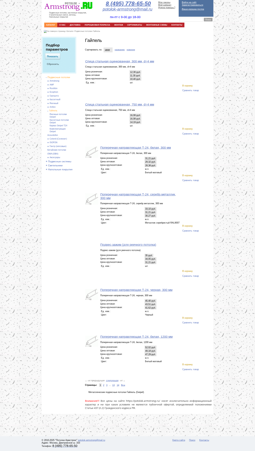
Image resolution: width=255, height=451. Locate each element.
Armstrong (54, 81)
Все (123, 385)
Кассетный (55, 99)
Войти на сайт (189, 2)
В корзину (187, 85)
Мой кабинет (164, 5)
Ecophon (54, 92)
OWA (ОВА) (52, 154)
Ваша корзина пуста (193, 9)
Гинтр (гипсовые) (58, 146)
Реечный (54, 103)
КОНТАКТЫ (176, 25)
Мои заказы (164, 2)
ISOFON (53, 142)
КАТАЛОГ (50, 25)
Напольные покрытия (60, 169)
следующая (112, 380)
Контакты (204, 440)
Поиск (192, 440)
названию (120, 49)
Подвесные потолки (83, 31)
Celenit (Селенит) (58, 139)
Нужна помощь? (166, 7)
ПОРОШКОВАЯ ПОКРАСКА (97, 25)
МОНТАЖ (118, 25)
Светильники (55, 165)
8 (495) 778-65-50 (128, 3)
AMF (52, 84)
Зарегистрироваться (192, 5)
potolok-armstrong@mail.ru (91, 440)
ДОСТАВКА (75, 25)
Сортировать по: (93, 49)
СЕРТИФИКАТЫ (134, 25)
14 (118, 385)
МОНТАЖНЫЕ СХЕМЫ (156, 25)
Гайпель (96, 31)
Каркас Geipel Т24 (58, 125)
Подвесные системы (59, 161)
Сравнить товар (190, 90)
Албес (53, 107)
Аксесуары (55, 157)
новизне (131, 49)
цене (107, 49)
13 (113, 385)
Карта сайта (178, 440)
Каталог (70, 31)
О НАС (62, 25)
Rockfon (53, 88)
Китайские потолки (56, 150)
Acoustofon (52, 135)
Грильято (54, 96)
